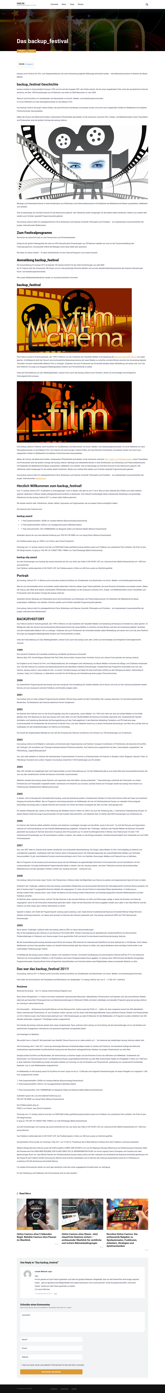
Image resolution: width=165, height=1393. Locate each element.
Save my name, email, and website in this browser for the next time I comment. (53, 1365)
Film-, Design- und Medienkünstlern (118, 459)
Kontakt (74, 1389)
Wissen (81, 4)
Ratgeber (21, 51)
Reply (55, 1293)
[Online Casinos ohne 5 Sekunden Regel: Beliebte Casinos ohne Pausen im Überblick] (37, 1214)
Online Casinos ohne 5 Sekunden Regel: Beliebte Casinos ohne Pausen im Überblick (36, 1237)
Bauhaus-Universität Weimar (125, 357)
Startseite (54, 4)
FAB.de (21, 3)
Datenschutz (64, 1389)
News (64, 4)
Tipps (72, 4)
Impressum (54, 1389)
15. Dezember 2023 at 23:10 (43, 1293)
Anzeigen (29, 64)
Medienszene (40, 478)
